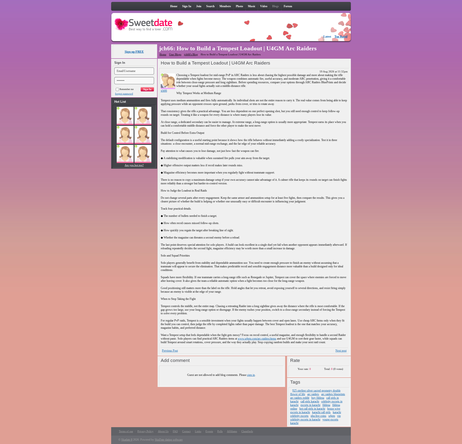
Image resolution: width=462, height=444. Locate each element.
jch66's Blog (191, 54)
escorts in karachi (310, 405)
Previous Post (170, 350)
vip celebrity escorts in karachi (315, 417)
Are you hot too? (134, 165)
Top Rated (340, 36)
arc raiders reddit (299, 397)
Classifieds (247, 431)
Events (209, 431)
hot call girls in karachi (312, 408)
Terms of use (126, 431)
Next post (340, 350)
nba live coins (318, 416)
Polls (220, 431)
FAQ (175, 431)
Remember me (127, 89)
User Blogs (175, 54)
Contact (186, 431)
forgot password (124, 93)
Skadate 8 (126, 439)
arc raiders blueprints (333, 394)
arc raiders (313, 394)
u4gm (331, 416)
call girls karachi (310, 401)
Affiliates (232, 431)
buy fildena (317, 397)
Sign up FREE (134, 51)
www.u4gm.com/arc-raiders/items (257, 338)
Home (163, 54)
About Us (163, 431)
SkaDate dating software (169, 439)
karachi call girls (321, 412)
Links (198, 431)
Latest (327, 36)
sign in (251, 375)
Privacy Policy (145, 431)
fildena (326, 405)
